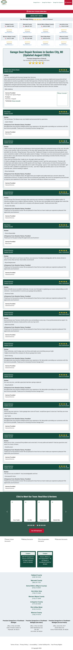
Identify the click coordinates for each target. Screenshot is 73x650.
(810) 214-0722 (46, 38)
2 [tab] (30, 525)
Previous (7, 511)
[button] (9, 30)
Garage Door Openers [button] (58, 2)
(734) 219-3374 (64, 38)
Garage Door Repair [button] (46, 2)
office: (13, 626)
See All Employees (36, 530)
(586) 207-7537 (28, 26)
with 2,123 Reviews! (48, 19)
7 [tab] (39, 525)
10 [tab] (45, 525)
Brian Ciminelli (16, 101)
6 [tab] (37, 525)
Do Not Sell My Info (44, 644)
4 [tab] (33, 525)
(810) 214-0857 (46, 26)
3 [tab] (32, 525)
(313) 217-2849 (10, 38)
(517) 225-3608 (28, 38)
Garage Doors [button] (36, 2)
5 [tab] (35, 525)
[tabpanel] (16, 511)
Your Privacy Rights (56, 644)
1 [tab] (28, 525)
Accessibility (33, 644)
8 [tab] (41, 525)
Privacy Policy (24, 644)
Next (66, 511)
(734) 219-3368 (64, 26)
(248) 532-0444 (10, 26)
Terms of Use (14, 644)
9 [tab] (43, 525)
